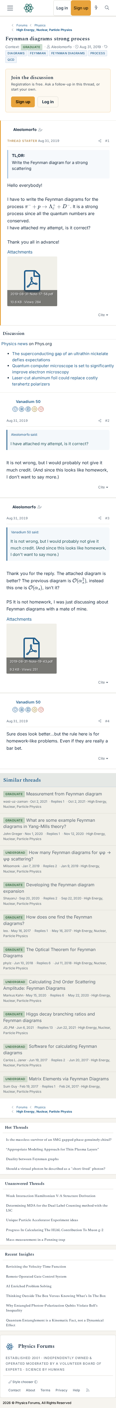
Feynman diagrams (68, 53)
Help (76, 1390)
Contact (14, 1390)
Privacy (61, 1390)
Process (97, 53)
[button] (99, 141)
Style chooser (22, 1382)
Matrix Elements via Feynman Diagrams (69, 1078)
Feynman (38, 53)
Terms (45, 1390)
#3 (107, 518)
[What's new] (96, 7)
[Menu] (10, 8)
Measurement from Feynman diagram (64, 793)
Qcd (11, 60)
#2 (107, 421)
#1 (107, 141)
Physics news (14, 343)
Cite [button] (101, 315)
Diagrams (16, 53)
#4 (107, 721)
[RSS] (87, 1390)
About (30, 1390)
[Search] (107, 7)
